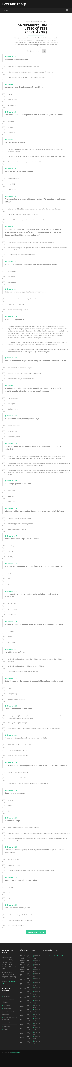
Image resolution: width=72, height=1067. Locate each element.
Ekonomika (7, 996)
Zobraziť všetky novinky (56, 956)
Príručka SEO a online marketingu (9, 1018)
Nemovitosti (7, 1008)
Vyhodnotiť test (36, 932)
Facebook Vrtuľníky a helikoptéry (9, 1013)
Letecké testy (15, 1053)
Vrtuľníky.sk (7, 1026)
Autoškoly (7, 1005)
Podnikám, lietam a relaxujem (8, 1001)
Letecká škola (8, 1023)
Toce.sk (6, 1029)
